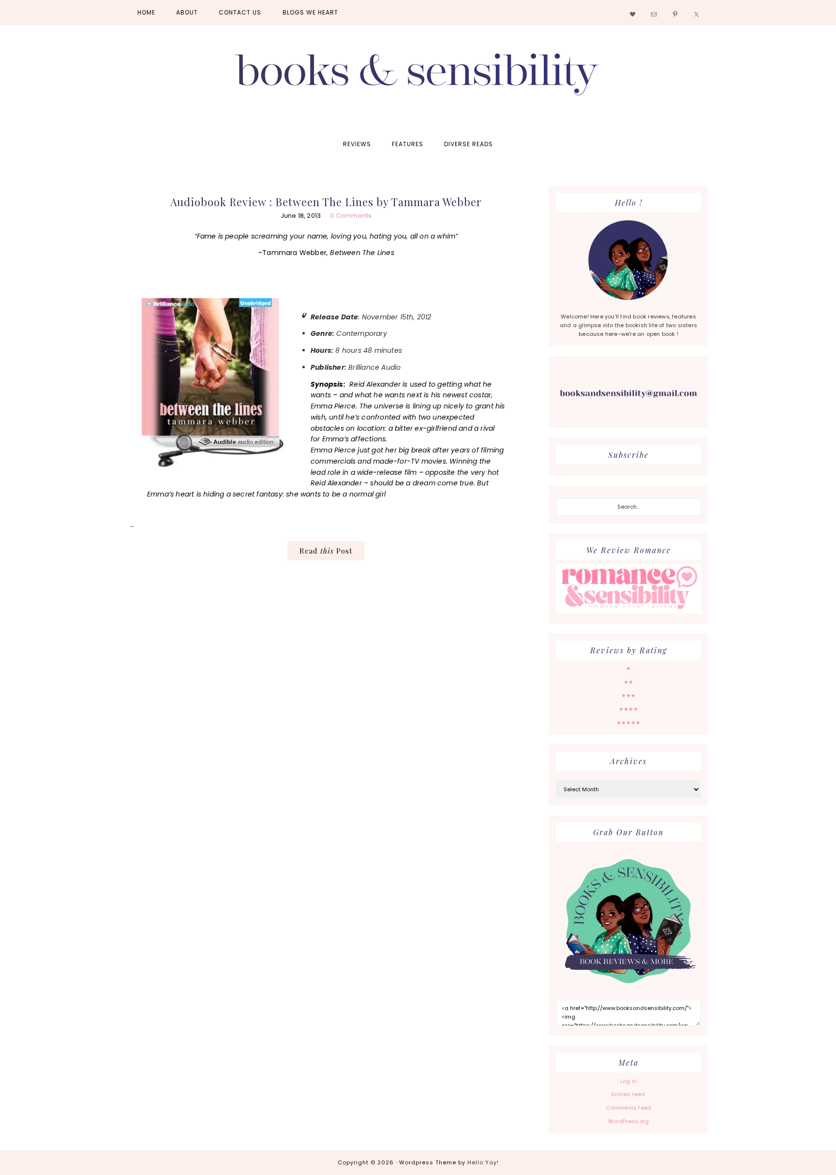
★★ (628, 682)
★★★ (628, 695)
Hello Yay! (483, 1162)
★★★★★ (628, 722)
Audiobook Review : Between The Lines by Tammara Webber (326, 202)
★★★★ (629, 709)
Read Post (326, 551)
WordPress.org (628, 1121)
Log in (628, 1081)
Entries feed (628, 1094)
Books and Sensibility (418, 78)
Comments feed (629, 1108)
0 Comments (351, 215)
